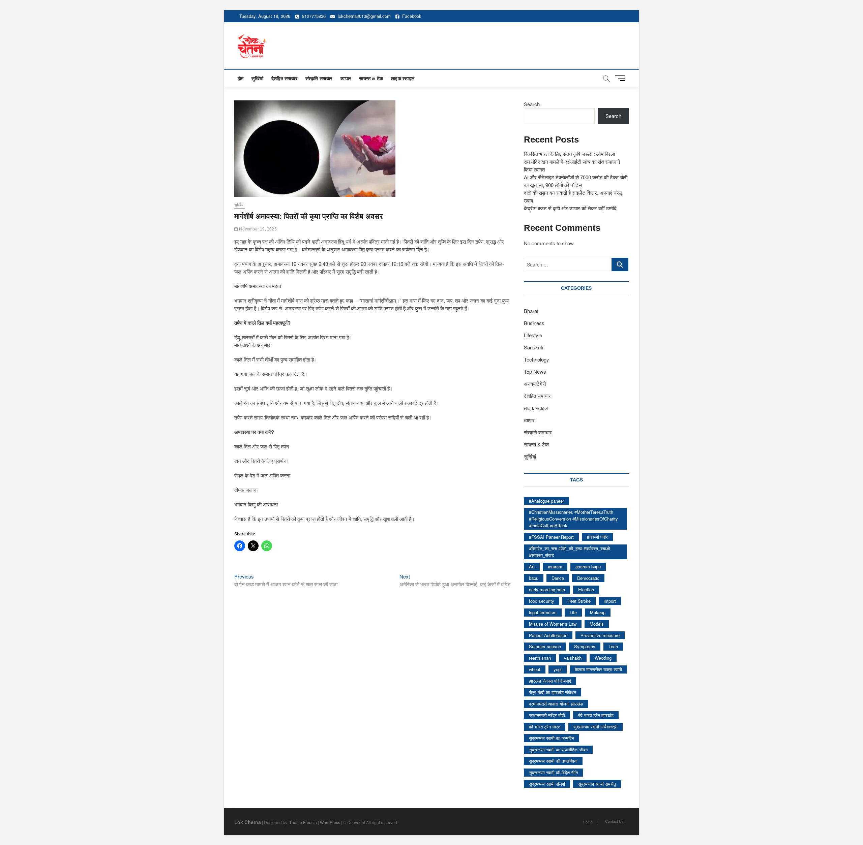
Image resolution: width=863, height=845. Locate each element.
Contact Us (614, 821)
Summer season (545, 646)
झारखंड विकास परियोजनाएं (550, 681)
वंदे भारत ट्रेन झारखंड (596, 715)
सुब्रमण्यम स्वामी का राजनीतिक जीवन (558, 749)
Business (534, 322)
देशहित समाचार (284, 78)
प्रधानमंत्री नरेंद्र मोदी (547, 715)
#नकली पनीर (597, 537)
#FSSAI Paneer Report (551, 537)
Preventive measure (600, 635)
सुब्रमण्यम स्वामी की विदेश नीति (553, 772)
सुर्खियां (257, 78)
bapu (533, 578)
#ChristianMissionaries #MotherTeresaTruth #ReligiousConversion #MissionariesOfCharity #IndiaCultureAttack (573, 519)
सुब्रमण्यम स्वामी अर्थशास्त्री (595, 726)
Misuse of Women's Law (552, 624)
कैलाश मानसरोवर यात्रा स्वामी (598, 669)
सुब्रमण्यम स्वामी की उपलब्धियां (553, 761)
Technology (536, 359)
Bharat (531, 310)
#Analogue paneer (546, 501)
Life (573, 612)
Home (588, 821)
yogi (558, 669)
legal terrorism (543, 612)
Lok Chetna (247, 822)
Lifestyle (533, 335)
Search (532, 103)
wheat (534, 669)
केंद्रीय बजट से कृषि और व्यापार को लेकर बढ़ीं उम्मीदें (570, 208)
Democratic (588, 578)
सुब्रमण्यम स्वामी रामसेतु (597, 784)
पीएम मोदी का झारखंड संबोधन (552, 692)
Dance (558, 578)
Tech (613, 646)
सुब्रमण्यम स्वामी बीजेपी (547, 784)
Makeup (597, 612)
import (610, 601)
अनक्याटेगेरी (535, 383)
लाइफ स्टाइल (402, 78)
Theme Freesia (303, 822)
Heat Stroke (579, 601)
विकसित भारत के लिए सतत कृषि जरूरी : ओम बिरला (569, 153)
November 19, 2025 (257, 229)
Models (597, 624)
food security (541, 601)
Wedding (603, 658)
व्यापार (345, 78)
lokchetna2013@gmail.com (364, 16)
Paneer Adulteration (548, 635)
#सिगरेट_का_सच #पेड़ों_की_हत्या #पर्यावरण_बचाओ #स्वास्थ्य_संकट (569, 551)
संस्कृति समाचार (318, 78)
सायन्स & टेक (371, 78)
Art (532, 566)
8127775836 (313, 16)
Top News (535, 371)
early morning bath (547, 589)
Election (586, 589)
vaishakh (573, 658)
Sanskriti (533, 347)
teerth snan (540, 658)
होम (240, 78)
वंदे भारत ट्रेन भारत (544, 726)
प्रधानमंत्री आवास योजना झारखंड (556, 703)
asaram (555, 566)
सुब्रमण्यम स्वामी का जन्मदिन (551, 738)
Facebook (411, 16)
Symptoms (584, 646)
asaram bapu (588, 566)
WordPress (330, 822)
